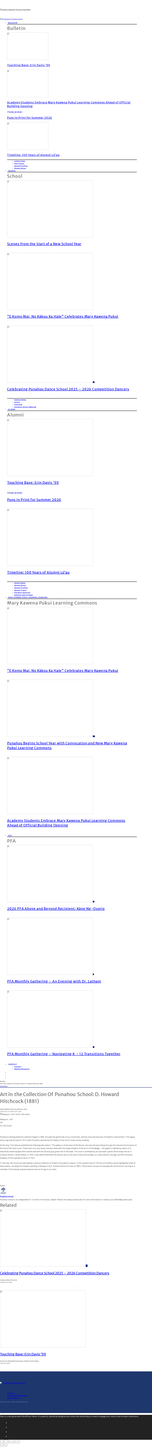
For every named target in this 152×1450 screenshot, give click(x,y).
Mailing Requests (21, 1069)
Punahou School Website (25, 407)
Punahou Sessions (22, 592)
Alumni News (19, 583)
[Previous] (1, 1445)
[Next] (5, 1445)
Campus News (20, 400)
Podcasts (18, 404)
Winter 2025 (22, 1109)
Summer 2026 (22, 1361)
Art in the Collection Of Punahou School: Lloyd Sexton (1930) (34, 1180)
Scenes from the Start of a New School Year (44, 244)
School (12, 171)
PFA (10, 835)
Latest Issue (19, 161)
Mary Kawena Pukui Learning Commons (28, 597)
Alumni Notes (20, 168)
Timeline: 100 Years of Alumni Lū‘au (33, 155)
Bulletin (12, 23)
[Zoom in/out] (17, 1442)
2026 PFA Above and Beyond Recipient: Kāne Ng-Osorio (56, 908)
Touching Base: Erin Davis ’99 (28, 65)
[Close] (2, 1441)
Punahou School (6, 1196)
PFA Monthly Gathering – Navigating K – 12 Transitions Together (64, 1054)
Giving (17, 402)
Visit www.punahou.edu (17, 1395)
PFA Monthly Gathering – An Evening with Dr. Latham (54, 981)
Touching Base (33, 1361)
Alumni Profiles (21, 166)
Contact (12, 1064)
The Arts (14, 1109)
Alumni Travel (20, 590)
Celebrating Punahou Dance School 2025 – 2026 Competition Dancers (68, 389)
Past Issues (19, 163)
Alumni (11, 409)
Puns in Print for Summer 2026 (29, 117)
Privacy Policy (13, 1398)
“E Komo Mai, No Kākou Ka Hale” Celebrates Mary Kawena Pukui (62, 316)
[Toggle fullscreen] (11, 1442)
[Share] (6, 1441)
